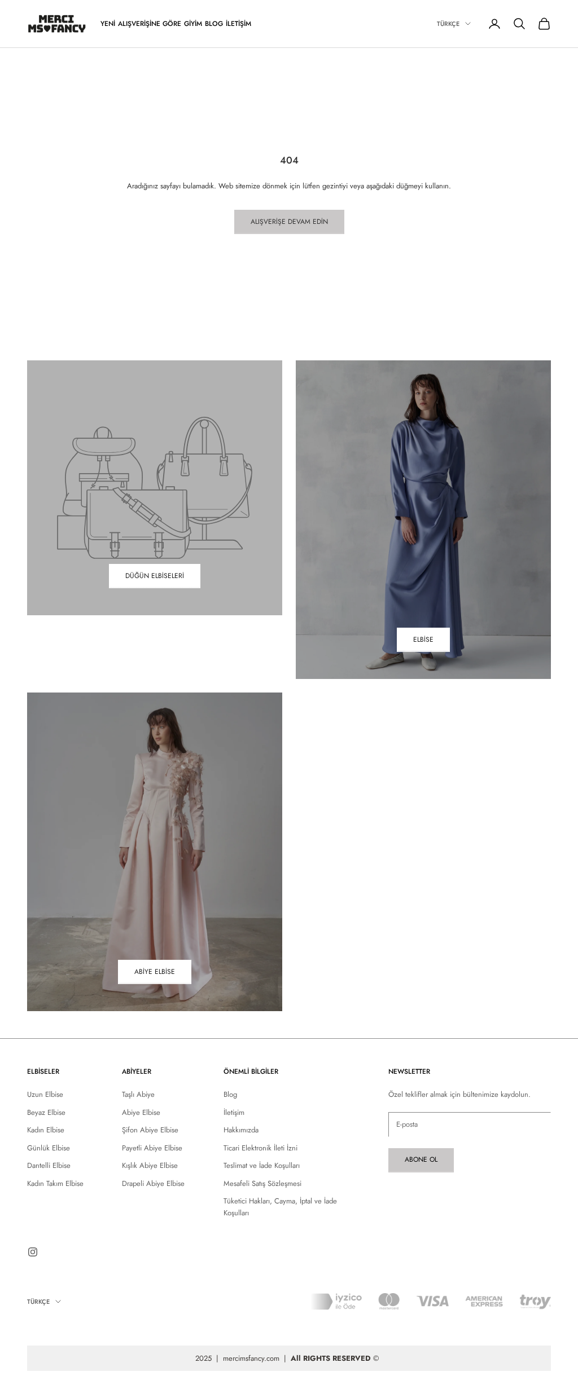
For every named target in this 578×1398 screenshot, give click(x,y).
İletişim (238, 24)
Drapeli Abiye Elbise (153, 1183)
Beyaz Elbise (46, 1112)
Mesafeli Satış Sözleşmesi (262, 1183)
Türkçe (448, 23)
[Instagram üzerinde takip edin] (32, 1252)
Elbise (423, 639)
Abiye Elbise (154, 972)
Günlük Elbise (48, 1148)
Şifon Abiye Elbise (150, 1129)
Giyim (193, 24)
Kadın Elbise (45, 1129)
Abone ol (421, 1159)
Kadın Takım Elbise (55, 1183)
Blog (214, 24)
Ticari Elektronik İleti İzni (260, 1148)
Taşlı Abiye (138, 1094)
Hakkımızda (241, 1129)
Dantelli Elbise (49, 1165)
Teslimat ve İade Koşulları (262, 1165)
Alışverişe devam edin (289, 222)
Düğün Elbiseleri (154, 576)
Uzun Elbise (45, 1094)
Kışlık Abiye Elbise (150, 1165)
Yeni (107, 24)
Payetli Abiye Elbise (152, 1148)
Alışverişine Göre (149, 24)
